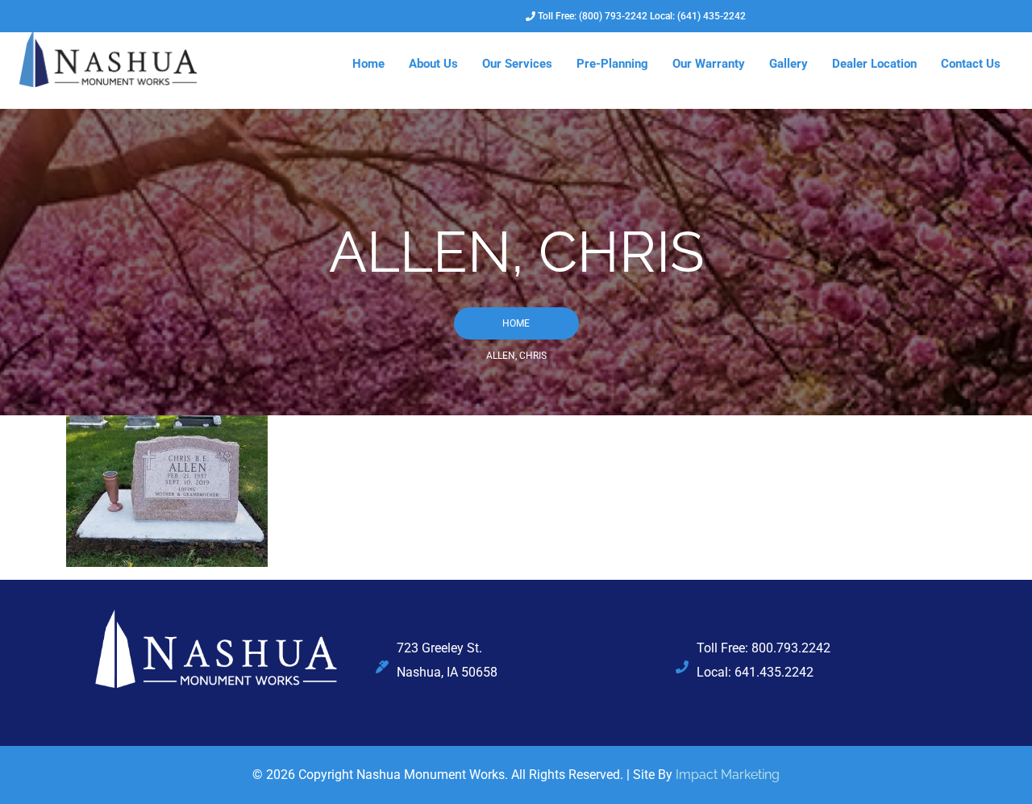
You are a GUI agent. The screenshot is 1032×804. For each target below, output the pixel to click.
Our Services (517, 63)
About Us (433, 63)
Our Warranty (708, 63)
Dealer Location (874, 63)
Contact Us (971, 63)
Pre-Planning (612, 63)
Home (368, 63)
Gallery (788, 63)
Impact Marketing (728, 774)
